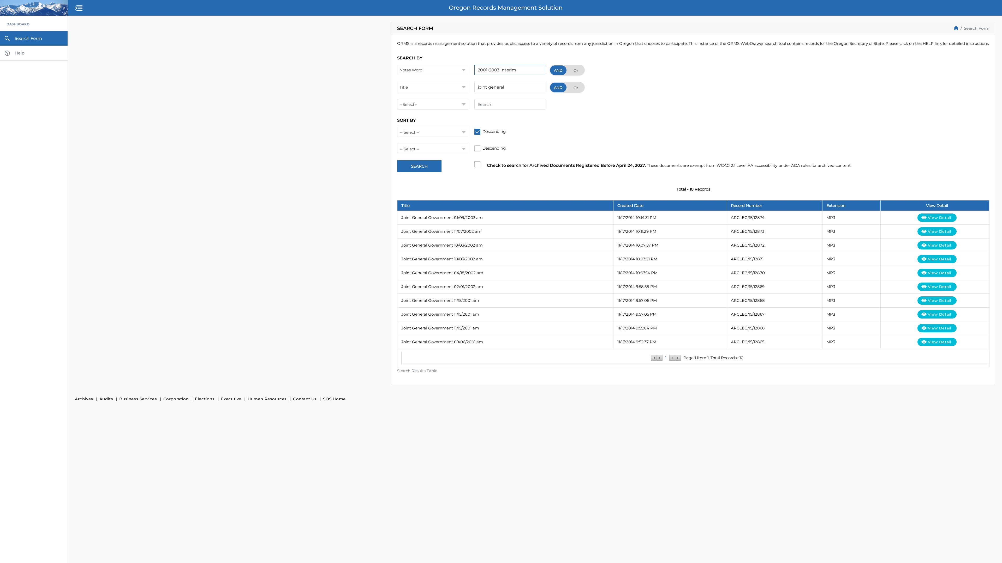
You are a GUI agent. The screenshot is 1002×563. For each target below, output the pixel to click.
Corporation (176, 398)
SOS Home (334, 398)
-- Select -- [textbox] (409, 132)
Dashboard (18, 24)
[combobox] (432, 70)
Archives (84, 398)
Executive (231, 398)
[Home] (956, 28)
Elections (204, 398)
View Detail (939, 217)
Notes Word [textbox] (410, 70)
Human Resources (267, 398)
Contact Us (305, 398)
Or (576, 70)
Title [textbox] (403, 87)
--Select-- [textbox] (408, 104)
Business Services (138, 398)
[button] (79, 8)
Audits (106, 398)
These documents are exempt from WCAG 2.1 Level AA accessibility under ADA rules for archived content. (669, 165)
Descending (494, 131)
